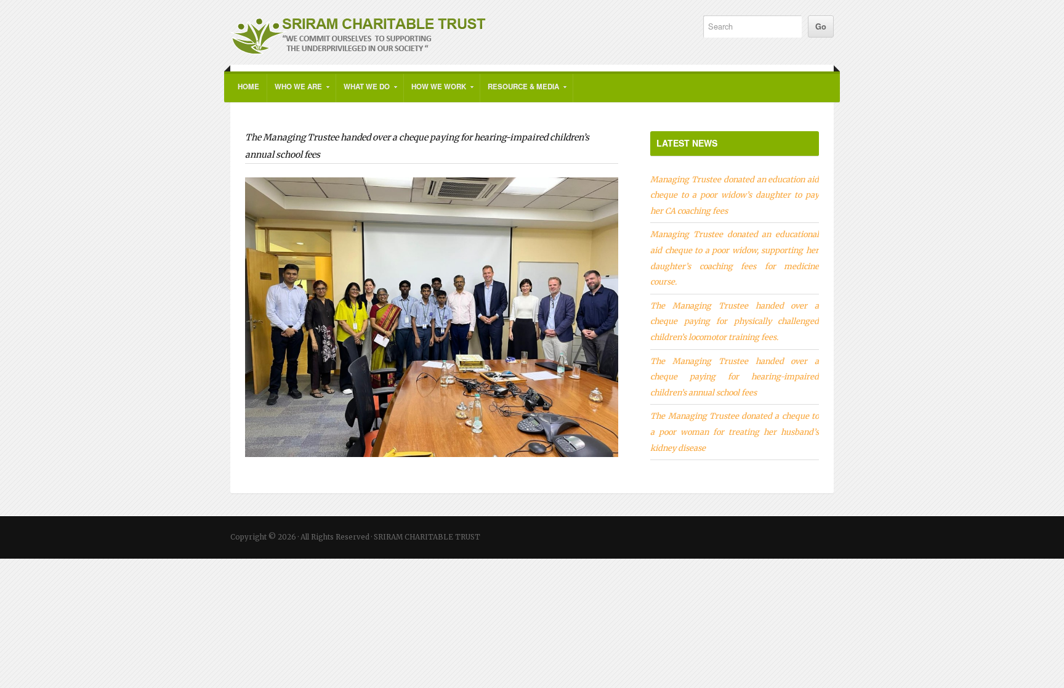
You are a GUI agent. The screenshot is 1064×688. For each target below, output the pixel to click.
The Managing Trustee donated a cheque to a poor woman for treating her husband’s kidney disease (734, 431)
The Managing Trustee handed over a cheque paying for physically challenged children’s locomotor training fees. (734, 321)
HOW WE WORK (435, 91)
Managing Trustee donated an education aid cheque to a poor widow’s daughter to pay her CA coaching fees (734, 195)
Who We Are (294, 91)
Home (248, 86)
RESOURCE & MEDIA (519, 91)
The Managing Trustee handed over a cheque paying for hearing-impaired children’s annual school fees (734, 376)
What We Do (363, 91)
